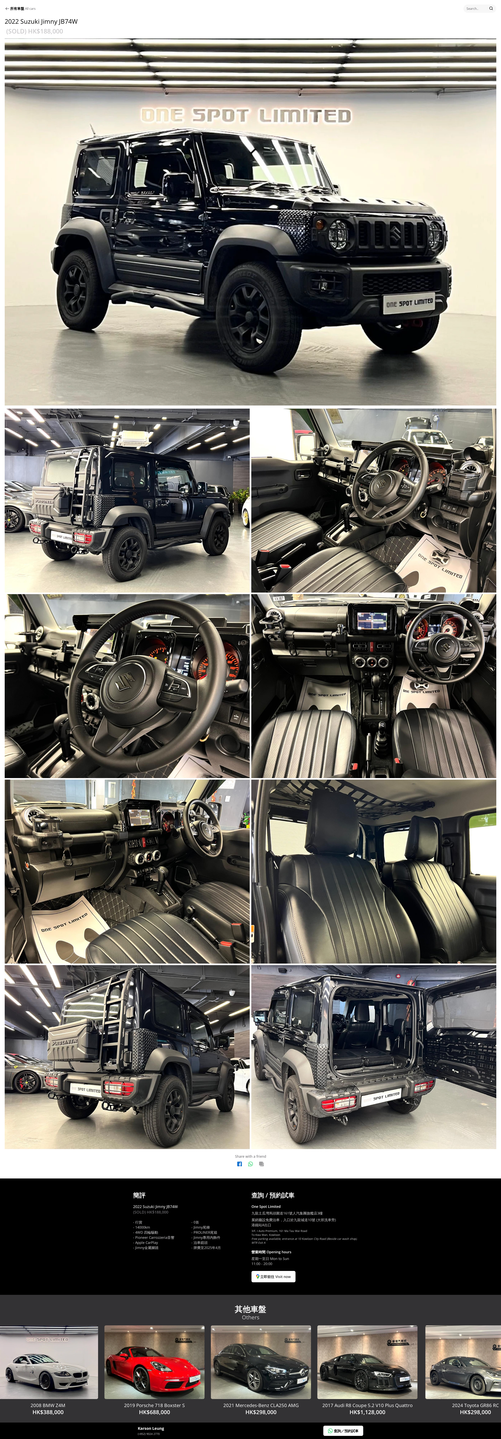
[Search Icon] (479, 9)
